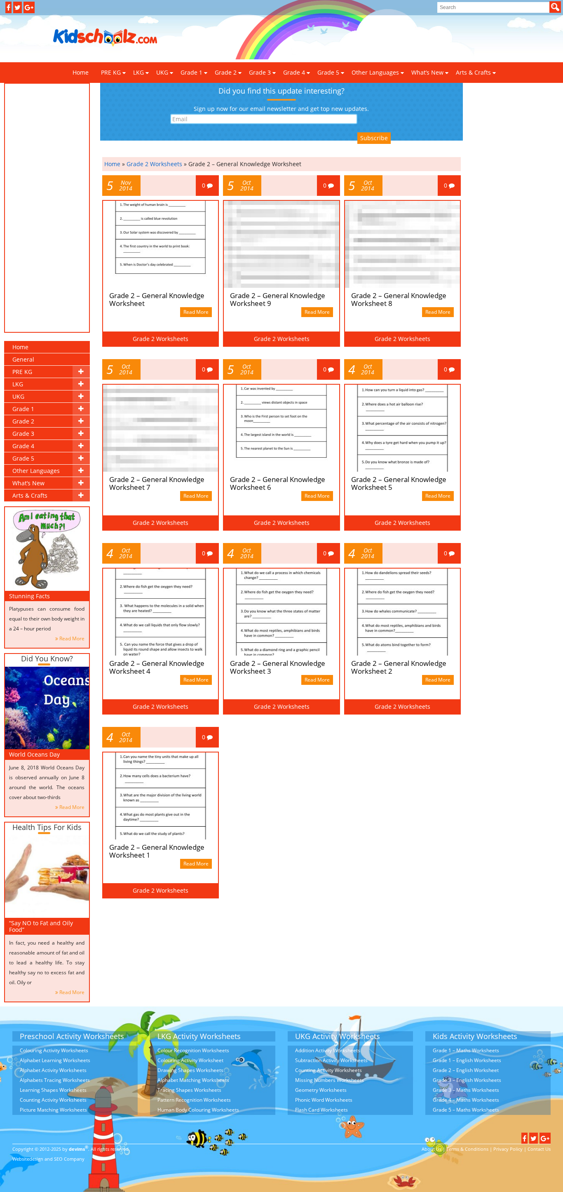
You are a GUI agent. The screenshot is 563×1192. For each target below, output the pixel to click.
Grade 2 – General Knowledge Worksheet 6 (277, 483)
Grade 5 (328, 72)
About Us (431, 1149)
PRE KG (111, 72)
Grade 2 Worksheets (154, 164)
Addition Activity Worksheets (327, 1050)
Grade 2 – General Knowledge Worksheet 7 (156, 483)
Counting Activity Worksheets (53, 1099)
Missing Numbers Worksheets (329, 1080)
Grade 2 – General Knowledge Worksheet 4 (156, 667)
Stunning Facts (29, 596)
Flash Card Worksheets (321, 1109)
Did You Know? (47, 658)
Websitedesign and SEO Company (48, 1159)
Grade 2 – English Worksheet (466, 1070)
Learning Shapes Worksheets (53, 1089)
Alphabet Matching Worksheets (193, 1080)
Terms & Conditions (467, 1149)
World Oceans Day (34, 754)
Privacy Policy (508, 1149)
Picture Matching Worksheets (53, 1109)
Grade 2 (226, 72)
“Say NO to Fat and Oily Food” (41, 926)
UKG (162, 72)
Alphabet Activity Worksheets (53, 1070)
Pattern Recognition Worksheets (194, 1099)
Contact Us (539, 1149)
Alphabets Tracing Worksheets (55, 1080)
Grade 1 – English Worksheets (467, 1060)
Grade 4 (294, 72)
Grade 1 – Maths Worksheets (466, 1050)
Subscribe (374, 138)
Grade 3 (260, 72)
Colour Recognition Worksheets (193, 1050)
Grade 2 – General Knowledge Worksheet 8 (398, 299)
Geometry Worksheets (321, 1089)
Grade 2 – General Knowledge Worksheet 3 (277, 667)
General (23, 359)
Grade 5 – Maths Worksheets (466, 1109)
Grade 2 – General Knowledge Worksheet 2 (398, 667)
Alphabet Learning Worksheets (55, 1060)
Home (20, 347)
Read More (71, 638)
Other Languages (375, 72)
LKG (138, 72)
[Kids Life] (105, 37)
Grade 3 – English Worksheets (467, 1080)
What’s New (427, 72)
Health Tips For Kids (47, 827)
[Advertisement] (314, 37)
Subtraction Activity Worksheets (331, 1060)
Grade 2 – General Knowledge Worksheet (156, 299)
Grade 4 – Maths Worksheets (466, 1099)
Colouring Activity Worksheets (54, 1050)
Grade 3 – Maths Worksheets (466, 1089)
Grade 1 (191, 72)
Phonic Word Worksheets (323, 1099)
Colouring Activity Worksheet (190, 1060)
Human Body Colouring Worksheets (198, 1109)
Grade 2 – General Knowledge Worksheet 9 (277, 299)
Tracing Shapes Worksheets (189, 1089)
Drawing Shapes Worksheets (190, 1070)
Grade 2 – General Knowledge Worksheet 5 (398, 483)
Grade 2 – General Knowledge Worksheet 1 (156, 851)
